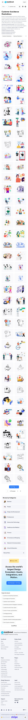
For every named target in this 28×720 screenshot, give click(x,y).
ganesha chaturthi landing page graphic (12, 619)
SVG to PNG (3, 667)
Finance (9, 532)
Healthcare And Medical (13, 527)
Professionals (10, 517)
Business (9, 501)
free (11, 16)
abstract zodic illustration (9, 601)
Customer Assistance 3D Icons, (8, 30)
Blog (2, 641)
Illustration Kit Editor (5, 660)
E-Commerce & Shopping (13, 537)
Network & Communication (14, 543)
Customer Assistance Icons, (7, 33)
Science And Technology (13, 522)
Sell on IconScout (4, 647)
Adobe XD (17, 669)
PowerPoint (17, 663)
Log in (24, 2)
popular (13, 27)
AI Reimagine (4, 669)
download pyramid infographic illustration (13, 604)
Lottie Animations (18, 643)
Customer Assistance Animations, (9, 32)
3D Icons (16, 641)
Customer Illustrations (6, 36)
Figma (16, 660)
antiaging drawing (8, 613)
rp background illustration (9, 598)
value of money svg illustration (10, 610)
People (9, 506)
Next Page (12, 486)
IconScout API (4, 671)
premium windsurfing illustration (11, 595)
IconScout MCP (4, 673)
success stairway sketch (9, 616)
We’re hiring (3, 648)
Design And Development (13, 511)
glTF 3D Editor (4, 661)
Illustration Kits (18, 648)
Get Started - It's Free (14, 583)
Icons (16, 650)
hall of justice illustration (9, 622)
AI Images (17, 647)
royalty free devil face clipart (10, 607)
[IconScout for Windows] (17, 702)
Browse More (7, 552)
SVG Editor (3, 663)
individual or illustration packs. (8, 24)
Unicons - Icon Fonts (19, 652)
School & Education (12, 548)
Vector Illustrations (18, 645)
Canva (16, 661)
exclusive (9, 27)
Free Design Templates (19, 654)
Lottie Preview (4, 675)
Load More (14, 625)
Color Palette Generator (6, 676)
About (2, 643)
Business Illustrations (18, 36)
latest (16, 27)
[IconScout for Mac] (15, 702)
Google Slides (17, 665)
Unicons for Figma (18, 667)
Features (3, 645)
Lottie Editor (3, 665)
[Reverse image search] (19, 6)
